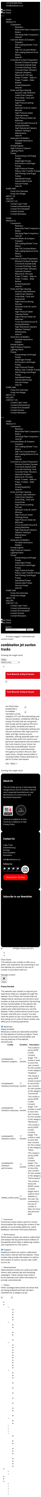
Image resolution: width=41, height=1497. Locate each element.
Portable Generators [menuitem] (23, 1420)
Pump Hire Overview (19, 191)
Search (8, 627)
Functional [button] (5, 1217)
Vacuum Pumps (21, 183)
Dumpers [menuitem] (19, 1325)
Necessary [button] (5, 1024)
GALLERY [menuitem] (9, 1478)
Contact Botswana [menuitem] (18, 1494)
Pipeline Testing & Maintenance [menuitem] (22, 1411)
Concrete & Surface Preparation (24, 60)
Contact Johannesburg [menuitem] (19, 1486)
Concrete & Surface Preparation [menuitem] (23, 1342)
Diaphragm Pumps (23, 161)
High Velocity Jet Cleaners (26, 128)
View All (18, 37)
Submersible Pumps (23, 181)
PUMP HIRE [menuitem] (10, 1468)
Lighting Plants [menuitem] (16, 1431)
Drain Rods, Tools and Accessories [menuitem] (24, 1379)
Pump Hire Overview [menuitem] (18, 1471)
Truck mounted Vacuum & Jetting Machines (26, 124)
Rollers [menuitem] (17, 1314)
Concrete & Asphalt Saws (25, 65)
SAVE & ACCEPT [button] (7, 1295)
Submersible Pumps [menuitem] (23, 1461)
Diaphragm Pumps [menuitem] (23, 1441)
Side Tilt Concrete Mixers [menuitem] (25, 1332)
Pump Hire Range (18, 193)
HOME (8, 19)
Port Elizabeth (9, 852)
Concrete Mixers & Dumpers (22, 39)
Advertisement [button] (7, 1265)
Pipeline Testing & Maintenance (23, 131)
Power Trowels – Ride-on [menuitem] (25, 1360)
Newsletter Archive (15, 877)
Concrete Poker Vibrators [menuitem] (25, 1352)
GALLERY (10, 198)
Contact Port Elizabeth (20, 209)
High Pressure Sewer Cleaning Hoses (24, 114)
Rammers (19, 27)
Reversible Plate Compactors (27, 29)
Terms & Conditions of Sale (14, 822)
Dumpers (19, 42)
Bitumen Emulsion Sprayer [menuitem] (26, 1345)
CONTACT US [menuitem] (11, 1481)
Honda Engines (16, 145)
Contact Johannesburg (20, 206)
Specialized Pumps (23, 178)
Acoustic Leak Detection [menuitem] (25, 1372)
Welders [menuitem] (18, 1423)
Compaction (15, 24)
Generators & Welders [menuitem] (19, 1418)
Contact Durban (17, 211)
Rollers (18, 32)
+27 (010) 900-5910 (14, 3)
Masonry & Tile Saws (24, 75)
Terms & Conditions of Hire (15, 819)
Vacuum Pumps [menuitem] (21, 1463)
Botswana (7, 855)
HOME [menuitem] (8, 1302)
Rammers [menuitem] (19, 1309)
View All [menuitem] (18, 1319)
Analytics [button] (4, 1247)
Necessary (8, 1026)
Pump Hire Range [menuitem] (17, 1473)
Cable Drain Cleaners (24, 95)
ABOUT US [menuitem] (10, 1476)
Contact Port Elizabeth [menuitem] (19, 1489)
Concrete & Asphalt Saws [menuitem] (25, 1347)
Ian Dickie (7, 948)
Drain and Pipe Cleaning (20, 90)
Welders (18, 143)
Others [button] (4, 1282)
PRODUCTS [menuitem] (10, 1304)
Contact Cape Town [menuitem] (18, 1484)
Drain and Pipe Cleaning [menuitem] (20, 1370)
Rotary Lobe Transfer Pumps (27, 171)
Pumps (13, 153)
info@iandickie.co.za (14, 5)
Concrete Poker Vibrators (26, 70)
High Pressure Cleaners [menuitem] (20, 1428)
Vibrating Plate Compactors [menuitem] (26, 1317)
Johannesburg (9, 847)
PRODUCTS (11, 22)
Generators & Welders (19, 138)
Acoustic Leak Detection (25, 92)
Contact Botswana (18, 214)
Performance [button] (6, 1232)
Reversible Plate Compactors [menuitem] (27, 1312)
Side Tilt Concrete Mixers (25, 50)
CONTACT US (12, 201)
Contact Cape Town (18, 204)
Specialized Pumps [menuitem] (22, 1458)
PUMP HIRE (11, 188)
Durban (6, 850)
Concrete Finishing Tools (25, 67)
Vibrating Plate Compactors (27, 34)
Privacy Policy (9, 824)
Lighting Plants (16, 151)
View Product (11, 766)
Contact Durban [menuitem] (17, 1491)
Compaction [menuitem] (15, 1307)
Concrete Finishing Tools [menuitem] (25, 1350)
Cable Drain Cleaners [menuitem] (24, 1375)
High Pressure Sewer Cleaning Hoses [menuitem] (24, 1394)
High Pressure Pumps (24, 168)
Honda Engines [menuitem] (16, 1425)
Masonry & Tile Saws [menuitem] (23, 1357)
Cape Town (8, 845)
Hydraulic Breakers (23, 72)
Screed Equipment (22, 85)
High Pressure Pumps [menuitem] (24, 1448)
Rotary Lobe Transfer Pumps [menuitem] (27, 1451)
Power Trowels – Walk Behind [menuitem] (27, 1362)
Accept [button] (3, 972)
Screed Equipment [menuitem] (22, 1365)
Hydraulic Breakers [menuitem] (23, 1355)
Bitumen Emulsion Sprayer (26, 62)
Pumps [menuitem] (13, 1433)
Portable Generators (24, 140)
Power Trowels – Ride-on (25, 77)
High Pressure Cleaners (20, 148)
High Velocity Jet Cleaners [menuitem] (25, 1408)
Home (3, 636)
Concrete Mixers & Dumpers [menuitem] (22, 1322)
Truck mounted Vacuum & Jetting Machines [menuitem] (26, 1404)
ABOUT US (10, 196)
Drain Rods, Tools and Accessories (24, 99)
